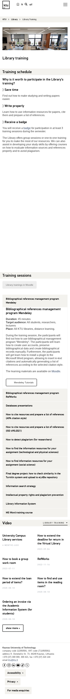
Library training (53, 523)
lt (22, 4)
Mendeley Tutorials (24, 382)
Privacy (11, 681)
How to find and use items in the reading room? (49, 582)
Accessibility (14, 673)
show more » (13, 628)
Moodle (56, 371)
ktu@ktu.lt (13, 660)
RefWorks (43, 559)
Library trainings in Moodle (19, 285)
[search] (26, 4)
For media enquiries (18, 690)
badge (27, 128)
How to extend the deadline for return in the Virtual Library (50, 539)
